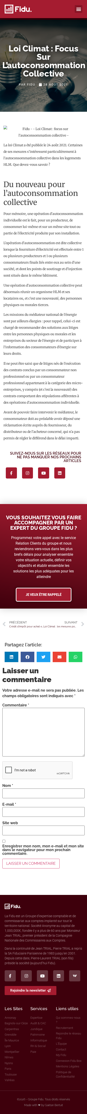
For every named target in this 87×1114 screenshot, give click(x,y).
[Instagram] (27, 473)
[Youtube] (43, 473)
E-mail (9, 804)
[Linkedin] (59, 473)
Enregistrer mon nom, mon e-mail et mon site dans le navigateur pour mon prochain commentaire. (43, 849)
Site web (10, 823)
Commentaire (15, 705)
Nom (7, 786)
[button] (78, 9)
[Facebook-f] (11, 473)
